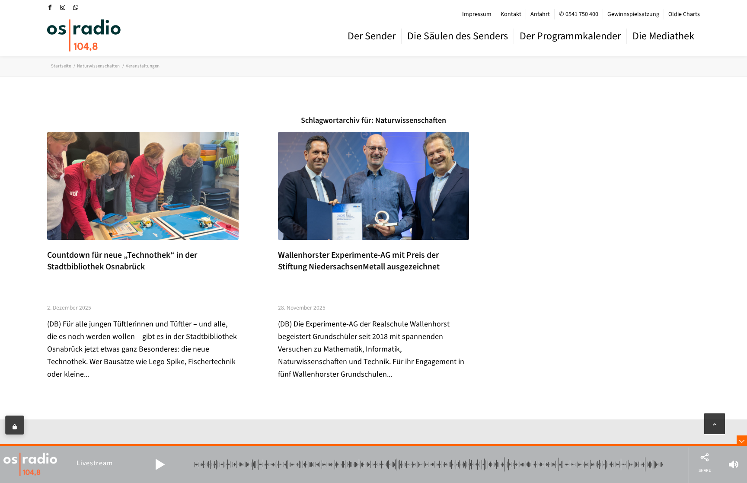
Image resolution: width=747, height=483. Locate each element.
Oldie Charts (684, 14)
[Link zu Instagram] (62, 7)
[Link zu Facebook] (49, 7)
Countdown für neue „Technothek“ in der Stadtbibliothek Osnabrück (122, 261)
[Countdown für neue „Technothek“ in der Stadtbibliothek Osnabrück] (143, 186)
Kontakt (511, 14)
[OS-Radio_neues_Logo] (84, 35)
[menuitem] (477, 14)
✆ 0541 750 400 (578, 14)
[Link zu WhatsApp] (75, 7)
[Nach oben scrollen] (714, 424)
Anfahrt (540, 14)
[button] (160, 464)
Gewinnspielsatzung (633, 14)
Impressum (477, 14)
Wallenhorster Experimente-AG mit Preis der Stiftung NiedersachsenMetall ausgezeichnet (359, 261)
